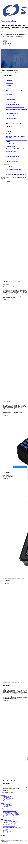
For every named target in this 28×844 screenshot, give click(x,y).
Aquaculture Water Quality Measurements (11, 815)
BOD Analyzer (9, 94)
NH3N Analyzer (9, 83)
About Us (5, 44)
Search (16, 72)
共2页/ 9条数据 (10, 792)
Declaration (3, 842)
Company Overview (7, 796)
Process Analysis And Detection (9, 811)
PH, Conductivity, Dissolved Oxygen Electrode (16, 174)
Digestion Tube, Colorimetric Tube (13, 169)
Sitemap (7, 842)
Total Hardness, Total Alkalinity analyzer (15, 107)
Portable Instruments (7, 805)
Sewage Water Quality (7, 809)
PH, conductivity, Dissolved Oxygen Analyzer (16, 148)
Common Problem (7, 832)
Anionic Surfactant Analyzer (12, 113)
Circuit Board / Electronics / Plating (10, 823)
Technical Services (7, 43)
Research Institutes (7, 820)
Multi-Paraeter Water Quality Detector (14, 123)
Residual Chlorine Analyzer (12, 118)
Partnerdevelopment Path (8, 798)
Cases (4, 42)
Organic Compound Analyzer (12, 104)
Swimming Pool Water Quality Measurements (12, 813)
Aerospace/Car (6, 822)
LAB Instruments (6, 804)
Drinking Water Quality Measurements (11, 814)
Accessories (5, 806)
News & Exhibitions (7, 45)
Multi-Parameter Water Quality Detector (15, 78)
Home (4, 38)
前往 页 (3, 792)
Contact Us (5, 47)
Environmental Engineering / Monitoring (11, 827)
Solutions (5, 41)
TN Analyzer (8, 88)
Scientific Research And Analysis (10, 812)
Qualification (5, 800)
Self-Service (5, 830)
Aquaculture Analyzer (11, 115)
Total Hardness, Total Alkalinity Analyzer (15, 153)
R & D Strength (6, 799)
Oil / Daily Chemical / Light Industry (10, 821)
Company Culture (6, 797)
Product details (6, 299)
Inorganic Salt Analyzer (11, 102)
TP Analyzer (8, 85)
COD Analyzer (9, 80)
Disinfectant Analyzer (10, 99)
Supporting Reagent (10, 166)
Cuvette (7, 171)
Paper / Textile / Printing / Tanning (10, 824)
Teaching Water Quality (8, 816)
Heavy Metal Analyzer (11, 96)
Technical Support (7, 831)
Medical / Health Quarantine (9, 826)
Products (5, 40)
